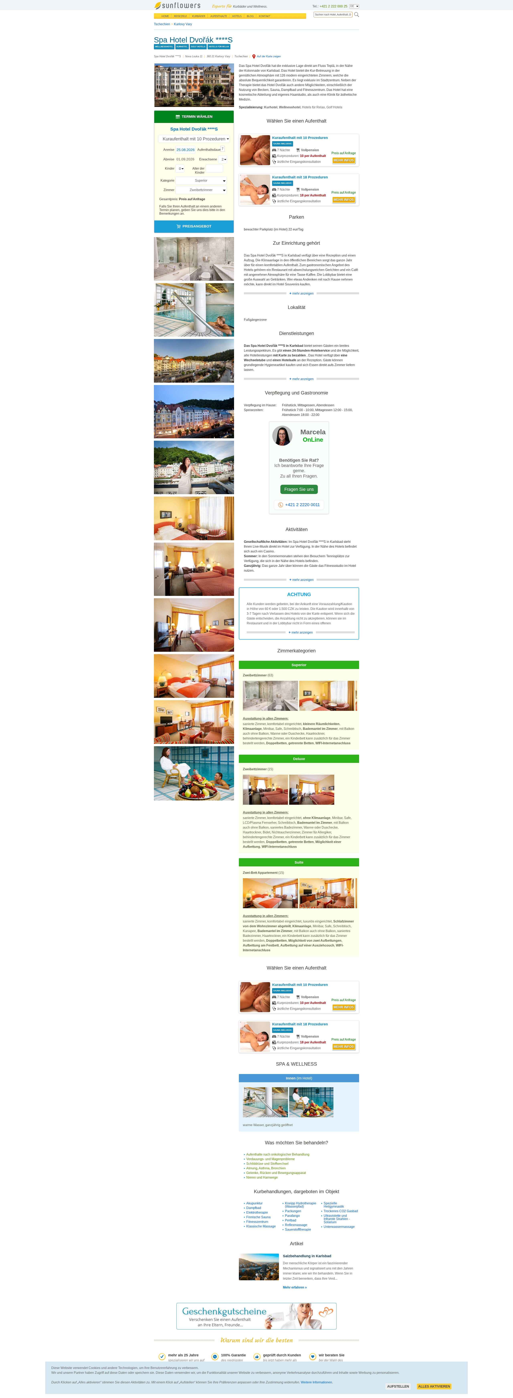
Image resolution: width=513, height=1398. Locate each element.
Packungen (293, 1211)
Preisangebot (197, 226)
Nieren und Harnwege (262, 1177)
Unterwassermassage (339, 1226)
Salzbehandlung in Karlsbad (307, 1256)
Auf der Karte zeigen (269, 56)
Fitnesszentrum (257, 1221)
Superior (201, 180)
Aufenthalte (218, 16)
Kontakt (264, 16)
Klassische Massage (261, 1226)
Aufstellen (398, 1386)
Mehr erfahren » (295, 1287)
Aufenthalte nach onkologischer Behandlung (277, 1154)
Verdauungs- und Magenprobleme (270, 1159)
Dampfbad (253, 1208)
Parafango (292, 1215)
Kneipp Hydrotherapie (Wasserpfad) (300, 1205)
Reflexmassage (296, 1225)
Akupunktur (254, 1203)
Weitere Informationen (316, 1382)
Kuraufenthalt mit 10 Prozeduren (300, 138)
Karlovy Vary (183, 24)
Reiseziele (180, 16)
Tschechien (162, 24)
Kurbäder (198, 16)
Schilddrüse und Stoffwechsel (267, 1163)
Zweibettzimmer (201, 190)
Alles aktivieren (434, 1386)
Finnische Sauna (258, 1217)
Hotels (237, 16)
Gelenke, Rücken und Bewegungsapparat (276, 1173)
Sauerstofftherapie (298, 1229)
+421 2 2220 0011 (302, 504)
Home (165, 16)
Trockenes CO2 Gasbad (341, 1211)
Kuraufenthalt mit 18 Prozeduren (300, 177)
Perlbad (290, 1220)
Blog (250, 16)
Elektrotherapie (257, 1212)
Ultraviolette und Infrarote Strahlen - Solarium (337, 1219)
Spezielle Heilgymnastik (334, 1205)
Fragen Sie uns (299, 489)
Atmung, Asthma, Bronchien (266, 1168)
